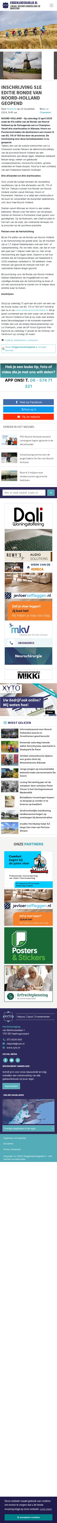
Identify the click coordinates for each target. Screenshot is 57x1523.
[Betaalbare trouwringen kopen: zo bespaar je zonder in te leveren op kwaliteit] (10, 801)
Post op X (30, 409)
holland (9, 340)
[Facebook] (6, 1060)
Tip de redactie (31, 416)
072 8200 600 (14, 1039)
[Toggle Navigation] (51, 5)
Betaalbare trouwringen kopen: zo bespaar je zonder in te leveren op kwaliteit (37, 801)
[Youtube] (12, 1060)
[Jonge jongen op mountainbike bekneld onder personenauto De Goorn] (10, 773)
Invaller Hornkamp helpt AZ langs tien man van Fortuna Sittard (35, 827)
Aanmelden (11, 1086)
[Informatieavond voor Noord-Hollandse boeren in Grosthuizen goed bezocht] (10, 733)
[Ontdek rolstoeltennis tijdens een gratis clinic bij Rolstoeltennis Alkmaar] (10, 760)
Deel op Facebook (31, 402)
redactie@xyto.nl (15, 1043)
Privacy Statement (12, 1149)
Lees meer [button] (46, 1509)
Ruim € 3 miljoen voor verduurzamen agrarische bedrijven (33, 476)
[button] (1, 65)
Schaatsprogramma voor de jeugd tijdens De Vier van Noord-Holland (37, 458)
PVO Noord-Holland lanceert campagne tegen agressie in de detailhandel (36, 440)
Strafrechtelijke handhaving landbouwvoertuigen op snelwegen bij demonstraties (36, 814)
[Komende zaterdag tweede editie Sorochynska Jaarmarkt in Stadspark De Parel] (10, 747)
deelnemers (20, 340)
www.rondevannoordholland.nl (31, 310)
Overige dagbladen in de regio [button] (20, 1128)
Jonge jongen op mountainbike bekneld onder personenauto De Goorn (38, 772)
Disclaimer (8, 1143)
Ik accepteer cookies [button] (28, 1517)
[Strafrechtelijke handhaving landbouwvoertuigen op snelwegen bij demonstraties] (10, 815)
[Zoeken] (50, 493)
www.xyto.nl (13, 1047)
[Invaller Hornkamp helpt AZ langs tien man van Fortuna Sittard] (10, 828)
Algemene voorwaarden (14, 1138)
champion (32, 340)
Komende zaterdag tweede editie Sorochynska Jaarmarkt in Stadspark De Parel (37, 746)
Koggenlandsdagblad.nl (24, 2)
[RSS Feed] (18, 1060)
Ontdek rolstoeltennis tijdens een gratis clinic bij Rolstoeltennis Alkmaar (36, 759)
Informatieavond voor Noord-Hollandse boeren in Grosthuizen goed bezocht (36, 732)
